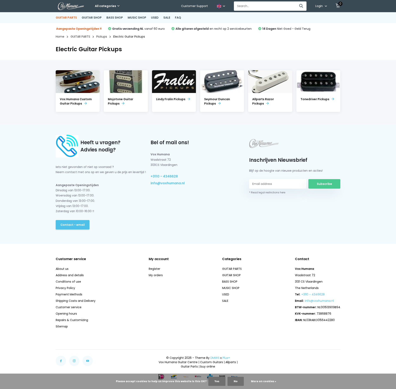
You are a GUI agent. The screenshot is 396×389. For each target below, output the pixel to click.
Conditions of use (68, 282)
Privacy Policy (65, 288)
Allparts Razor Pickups (263, 101)
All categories (105, 6)
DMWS (214, 358)
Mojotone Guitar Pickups (120, 101)
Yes (216, 381)
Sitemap (62, 326)
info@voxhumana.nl (168, 183)
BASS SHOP (114, 17)
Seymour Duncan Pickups (217, 101)
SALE (166, 17)
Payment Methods (69, 294)
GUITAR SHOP (92, 17)
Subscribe (324, 184)
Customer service (68, 307)
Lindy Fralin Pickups (170, 99)
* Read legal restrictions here (267, 192)
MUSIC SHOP (137, 17)
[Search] (301, 6)
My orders (156, 275)
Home (60, 36)
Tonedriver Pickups (315, 99)
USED (155, 17)
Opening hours (66, 314)
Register (154, 269)
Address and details (70, 275)
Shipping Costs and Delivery (75, 301)
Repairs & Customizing (72, 320)
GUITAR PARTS (66, 17)
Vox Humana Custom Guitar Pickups (76, 101)
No (236, 381)
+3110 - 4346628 (164, 176)
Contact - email (72, 225)
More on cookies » (263, 381)
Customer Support (194, 6)
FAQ (178, 17)
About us (62, 269)
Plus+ (226, 358)
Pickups (101, 36)
